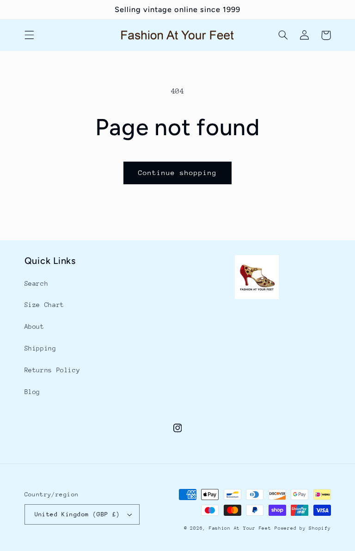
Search (36, 283)
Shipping (40, 348)
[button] (29, 35)
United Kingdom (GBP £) (77, 514)
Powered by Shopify (303, 528)
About (34, 326)
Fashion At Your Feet (240, 528)
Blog (32, 391)
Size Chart (44, 304)
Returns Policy (52, 370)
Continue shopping (177, 172)
